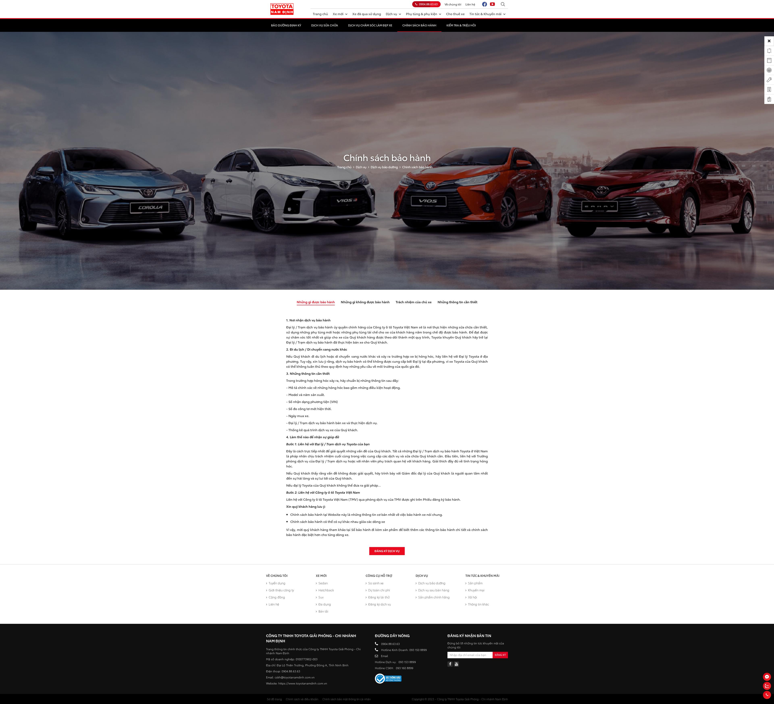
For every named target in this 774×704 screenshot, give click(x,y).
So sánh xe (376, 583)
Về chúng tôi (453, 4)
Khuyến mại (476, 590)
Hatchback (326, 590)
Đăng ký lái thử (378, 597)
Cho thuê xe (455, 13)
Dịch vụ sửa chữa (324, 25)
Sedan (323, 583)
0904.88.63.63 (428, 4)
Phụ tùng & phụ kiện (421, 13)
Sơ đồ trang (274, 699)
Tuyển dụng (277, 583)
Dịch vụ (391, 13)
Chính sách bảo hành (419, 25)
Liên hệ (470, 4)
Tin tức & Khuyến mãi (485, 13)
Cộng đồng (277, 597)
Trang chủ (320, 13)
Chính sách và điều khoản (302, 699)
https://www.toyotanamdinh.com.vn (302, 683)
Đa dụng (324, 604)
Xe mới (338, 13)
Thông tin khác (478, 604)
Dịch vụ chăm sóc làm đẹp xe (370, 25)
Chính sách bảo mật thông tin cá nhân (346, 699)
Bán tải (323, 611)
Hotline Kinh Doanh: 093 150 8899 (404, 650)
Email (384, 656)
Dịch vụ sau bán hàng (433, 590)
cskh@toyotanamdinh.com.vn (295, 677)
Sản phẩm (475, 583)
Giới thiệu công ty (281, 590)
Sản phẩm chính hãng (434, 597)
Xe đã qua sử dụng (366, 13)
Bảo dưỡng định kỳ (286, 25)
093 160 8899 (404, 668)
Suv (321, 597)
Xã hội (472, 597)
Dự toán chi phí (379, 590)
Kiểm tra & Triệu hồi (461, 25)
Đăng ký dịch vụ (387, 551)
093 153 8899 (407, 662)
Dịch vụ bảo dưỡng (384, 166)
